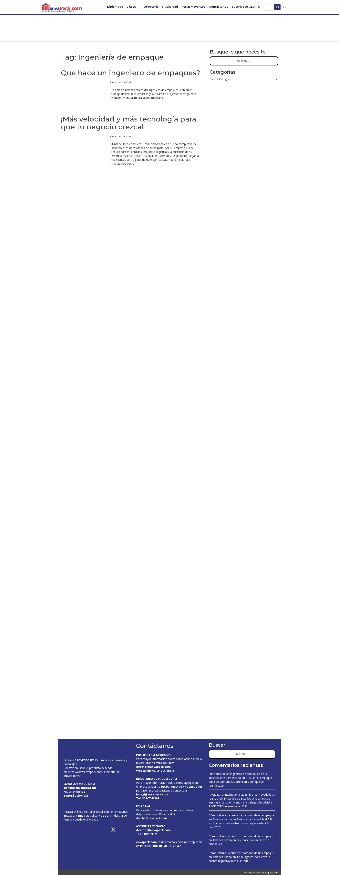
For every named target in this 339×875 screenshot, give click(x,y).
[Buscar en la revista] (268, 7)
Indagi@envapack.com (152, 794)
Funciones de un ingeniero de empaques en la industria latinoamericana (238, 776)
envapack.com (164, 763)
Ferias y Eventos (193, 6)
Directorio (151, 6)
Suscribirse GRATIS (246, 6)
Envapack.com (270, 872)
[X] (297, 7)
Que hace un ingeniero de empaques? (130, 72)
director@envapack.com (151, 818)
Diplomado (115, 6)
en (284, 7)
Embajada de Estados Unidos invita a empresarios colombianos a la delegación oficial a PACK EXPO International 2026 (240, 802)
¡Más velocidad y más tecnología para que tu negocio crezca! (128, 123)
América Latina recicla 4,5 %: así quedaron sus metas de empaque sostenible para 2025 (241, 823)
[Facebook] (292, 7)
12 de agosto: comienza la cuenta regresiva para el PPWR (239, 859)
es (277, 7)
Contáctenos (218, 6)
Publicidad (170, 6)
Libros (131, 6)
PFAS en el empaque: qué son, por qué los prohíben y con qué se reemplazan (240, 781)
